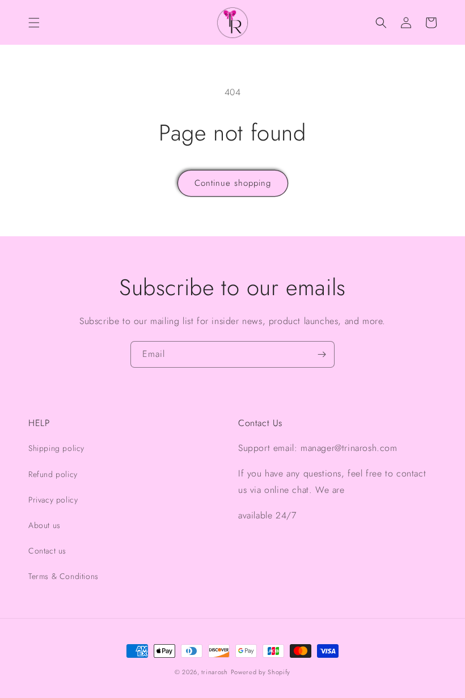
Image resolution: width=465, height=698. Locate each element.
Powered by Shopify (261, 671)
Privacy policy (53, 499)
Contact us (47, 550)
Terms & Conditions (63, 576)
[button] (34, 22)
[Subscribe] (321, 354)
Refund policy (53, 474)
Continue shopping (233, 183)
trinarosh (214, 671)
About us (44, 525)
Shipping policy (56, 448)
